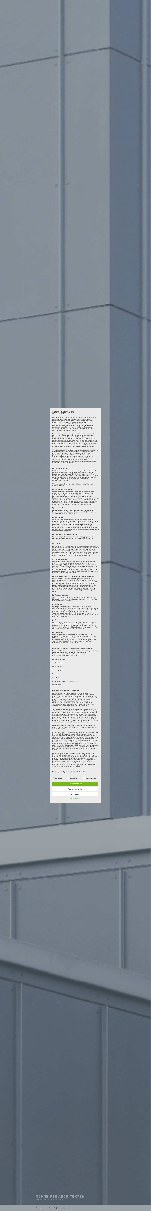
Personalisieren (75, 798)
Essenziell (58, 778)
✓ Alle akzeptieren (75, 783)
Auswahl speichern (75, 789)
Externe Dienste (90, 778)
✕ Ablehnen (75, 794)
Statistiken (73, 778)
